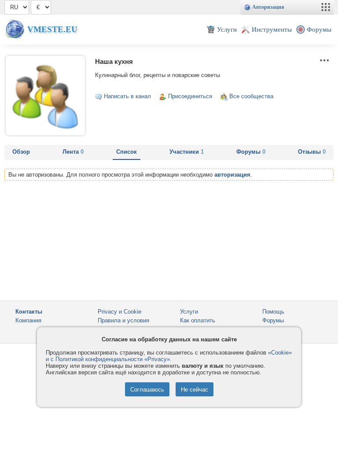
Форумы (250, 151)
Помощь (273, 311)
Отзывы (312, 151)
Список (126, 151)
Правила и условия (123, 320)
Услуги (189, 311)
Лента (73, 151)
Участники (186, 151)
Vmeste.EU (52, 29)
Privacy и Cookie (119, 311)
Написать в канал (127, 96)
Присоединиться (190, 96)
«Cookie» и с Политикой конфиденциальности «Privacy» (169, 355)
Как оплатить (197, 320)
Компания (28, 320)
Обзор (21, 151)
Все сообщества (251, 96)
